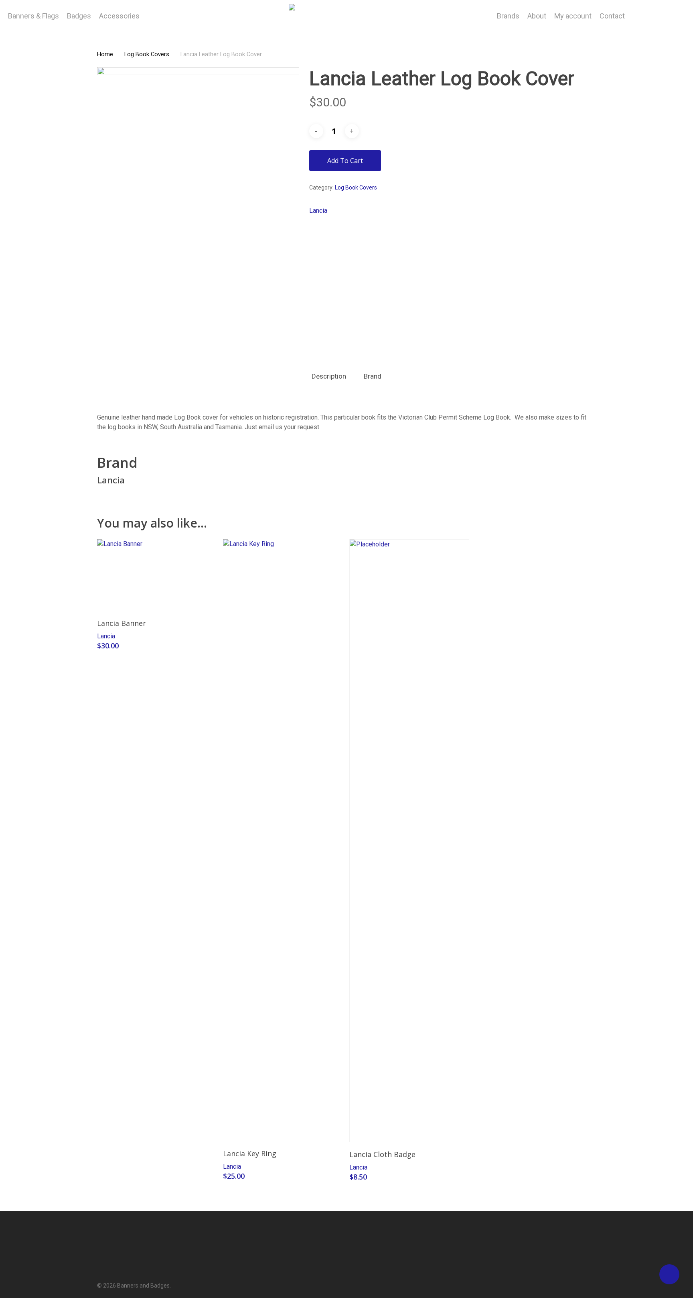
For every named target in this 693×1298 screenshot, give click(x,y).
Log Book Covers (146, 54)
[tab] (329, 376)
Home (105, 54)
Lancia (318, 210)
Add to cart (345, 160)
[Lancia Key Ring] (283, 840)
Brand (372, 376)
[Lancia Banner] (157, 575)
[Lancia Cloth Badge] (409, 840)
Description (329, 376)
